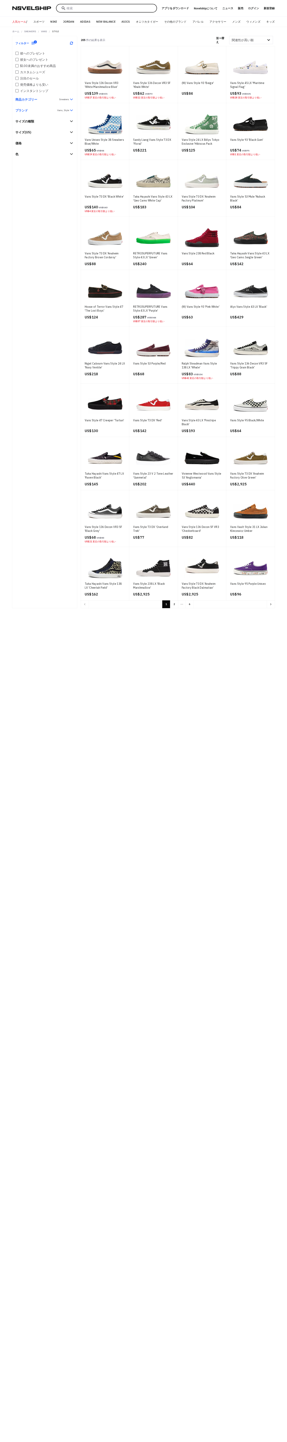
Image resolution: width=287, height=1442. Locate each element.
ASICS (125, 21)
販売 (240, 8)
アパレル (198, 21)
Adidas (85, 21)
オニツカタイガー (147, 21)
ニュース (227, 8)
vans (44, 31)
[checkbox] (17, 53)
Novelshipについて (205, 8)
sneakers (30, 31)
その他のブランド (175, 21)
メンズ (236, 21)
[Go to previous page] (85, 604)
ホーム (15, 31)
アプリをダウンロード (175, 8)
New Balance (106, 21)
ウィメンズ (253, 21)
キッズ (270, 21)
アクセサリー (217, 21)
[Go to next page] (271, 604)
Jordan (68, 21)
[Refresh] (71, 43)
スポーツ (39, 21)
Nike (53, 21)
